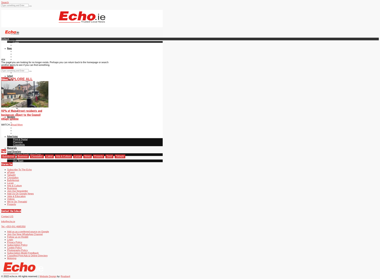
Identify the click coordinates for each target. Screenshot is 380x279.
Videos (4, 79)
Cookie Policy (14, 247)
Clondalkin (18, 54)
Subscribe (11, 39)
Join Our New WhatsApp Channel (25, 234)
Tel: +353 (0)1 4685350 (13, 226)
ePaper (17, 45)
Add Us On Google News (20, 193)
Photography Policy (17, 250)
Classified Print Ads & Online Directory (27, 255)
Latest (10, 76)
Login (16, 42)
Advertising (12, 136)
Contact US (7, 216)
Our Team (18, 161)
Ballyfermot (19, 56)
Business (23, 156)
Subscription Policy (17, 245)
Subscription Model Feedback (23, 253)
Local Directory (14, 151)
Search (5, 2)
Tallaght (17, 51)
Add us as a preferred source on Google (34, 67)
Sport (109, 156)
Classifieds (19, 145)
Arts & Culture (63, 156)
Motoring (17, 122)
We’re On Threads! (17, 201)
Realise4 (65, 276)
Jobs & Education (16, 196)
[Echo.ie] (82, 20)
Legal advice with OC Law (27, 133)
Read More (17, 124)
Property (98, 156)
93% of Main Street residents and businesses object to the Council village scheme (21, 115)
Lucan (16, 59)
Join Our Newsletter (17, 191)
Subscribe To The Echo (19, 169)
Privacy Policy (14, 242)
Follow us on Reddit (23, 72)
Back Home (7, 67)
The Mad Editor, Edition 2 (32, 108)
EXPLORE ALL (20, 79)
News (9, 48)
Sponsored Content (23, 130)
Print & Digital (20, 139)
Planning (18, 142)
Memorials (12, 148)
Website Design (48, 276)
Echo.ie (5, 39)
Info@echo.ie (8, 221)
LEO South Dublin (22, 128)
